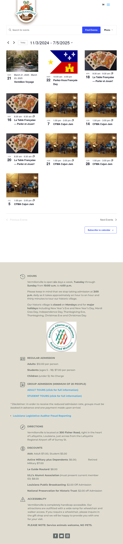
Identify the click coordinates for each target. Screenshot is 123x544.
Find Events (91, 29)
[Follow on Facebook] (55, 535)
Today (22, 42)
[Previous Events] (8, 42)
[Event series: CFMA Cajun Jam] (73, 120)
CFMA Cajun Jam (63, 124)
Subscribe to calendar (99, 229)
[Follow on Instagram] (67, 535)
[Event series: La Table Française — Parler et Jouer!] (112, 73)
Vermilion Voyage (24, 82)
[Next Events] (14, 42)
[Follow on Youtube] (61, 535)
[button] (108, 6)
